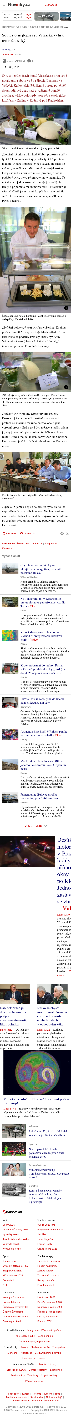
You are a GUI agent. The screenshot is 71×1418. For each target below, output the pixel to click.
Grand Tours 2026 (47, 1248)
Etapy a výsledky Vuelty (50, 1229)
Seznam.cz (51, 4)
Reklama (36, 1393)
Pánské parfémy (34, 1381)
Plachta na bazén (40, 1347)
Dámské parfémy (38, 1369)
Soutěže (37, 543)
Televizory (32, 1375)
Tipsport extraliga (12, 1270)
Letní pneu (56, 1369)
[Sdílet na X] (67, 533)
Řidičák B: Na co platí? (49, 1311)
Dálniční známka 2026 (49, 1302)
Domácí (24, 677)
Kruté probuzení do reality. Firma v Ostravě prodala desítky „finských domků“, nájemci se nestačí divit (43, 669)
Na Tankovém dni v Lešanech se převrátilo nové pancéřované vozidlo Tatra (43, 602)
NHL (5, 1285)
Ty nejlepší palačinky (48, 1261)
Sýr (27, 543)
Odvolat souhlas (20, 1400)
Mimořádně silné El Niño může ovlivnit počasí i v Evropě (36, 1101)
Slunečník (12, 1352)
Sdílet (22, 60)
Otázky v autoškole (47, 1316)
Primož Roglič (44, 1244)
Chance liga (9, 1261)
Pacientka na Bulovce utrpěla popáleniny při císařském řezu (39, 796)
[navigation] (4, 5)
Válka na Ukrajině (29, 577)
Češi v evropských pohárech (34, 1341)
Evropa (24, 773)
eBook (10, 60)
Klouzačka (26, 1352)
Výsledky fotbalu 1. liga (15, 1265)
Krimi (23, 610)
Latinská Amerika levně (15, 1316)
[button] (35, 125)
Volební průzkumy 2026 (15, 1229)
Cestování (26, 707)
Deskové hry (18, 1375)
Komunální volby (12, 1248)
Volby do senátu (11, 1244)
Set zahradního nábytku (48, 1352)
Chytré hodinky (49, 1375)
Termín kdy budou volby (16, 1239)
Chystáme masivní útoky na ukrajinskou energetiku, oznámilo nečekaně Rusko (41, 569)
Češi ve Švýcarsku (13, 1311)
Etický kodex (36, 1397)
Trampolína (58, 1347)
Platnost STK (44, 1321)
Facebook (13, 1393)
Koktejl (24, 740)
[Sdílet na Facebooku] (62, 533)
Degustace (51, 543)
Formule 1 (8, 1280)
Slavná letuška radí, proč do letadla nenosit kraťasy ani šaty (42, 700)
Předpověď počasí (51, 1330)
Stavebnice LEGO (16, 1369)
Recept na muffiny (47, 1265)
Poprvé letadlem (12, 1302)
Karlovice (7, 548)
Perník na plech (45, 1285)
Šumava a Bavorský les (15, 1307)
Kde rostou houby (25, 1335)
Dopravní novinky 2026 (50, 1307)
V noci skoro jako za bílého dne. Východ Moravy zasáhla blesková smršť (41, 635)
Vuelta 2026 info (46, 1224)
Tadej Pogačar (45, 1239)
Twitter (25, 1393)
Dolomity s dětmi (12, 1321)
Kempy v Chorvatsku (14, 1297)
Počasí (24, 644)
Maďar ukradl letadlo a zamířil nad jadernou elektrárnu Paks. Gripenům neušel (43, 765)
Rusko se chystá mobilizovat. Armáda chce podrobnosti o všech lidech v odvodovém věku (52, 1015)
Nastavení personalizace (45, 1400)
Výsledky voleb (11, 1234)
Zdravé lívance (45, 1270)
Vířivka (42, 1358)
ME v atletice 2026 (13, 1275)
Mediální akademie (16, 1397)
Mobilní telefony (48, 1364)
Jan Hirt (41, 1234)
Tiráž (57, 1393)
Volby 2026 (9, 1224)
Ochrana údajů (54, 1397)
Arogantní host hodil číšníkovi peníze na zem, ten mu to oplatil (44, 733)
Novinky (6, 49)
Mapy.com (33, 1330)
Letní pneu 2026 (46, 1297)
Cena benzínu (45, 1335)
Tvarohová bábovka (48, 1275)
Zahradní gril (29, 1358)
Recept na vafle (45, 1280)
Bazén (24, 1347)
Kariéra (48, 1393)
